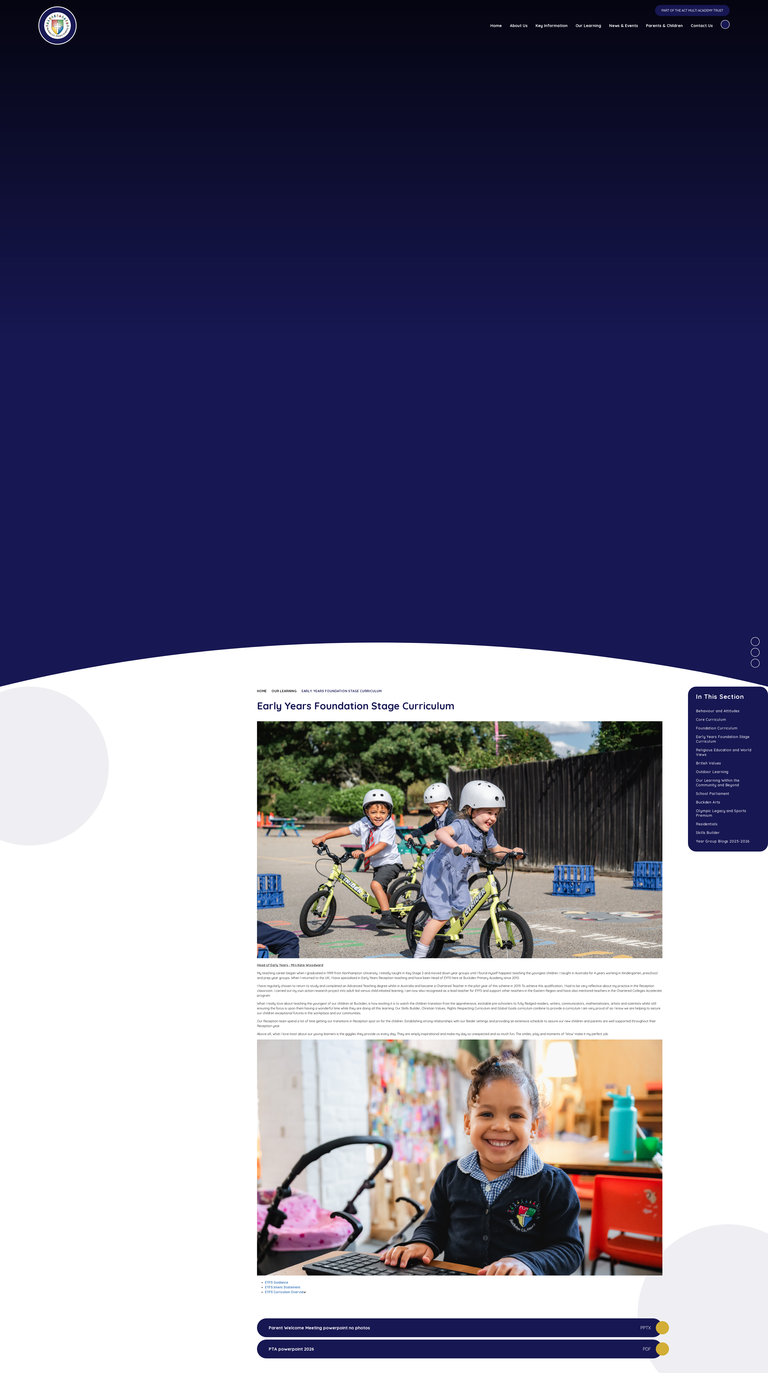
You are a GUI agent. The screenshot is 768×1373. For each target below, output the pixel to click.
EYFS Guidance (276, 1282)
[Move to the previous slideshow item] (755, 652)
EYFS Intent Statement (282, 1287)
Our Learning (284, 691)
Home (262, 691)
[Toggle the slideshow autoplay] (755, 663)
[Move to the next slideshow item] (755, 641)
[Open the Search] (725, 24)
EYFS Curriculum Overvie (284, 1292)
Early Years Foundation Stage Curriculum (342, 691)
